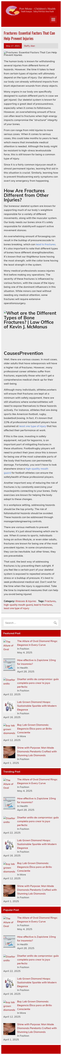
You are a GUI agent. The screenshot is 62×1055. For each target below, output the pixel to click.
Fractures (50, 601)
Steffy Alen (29, 45)
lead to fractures (45, 244)
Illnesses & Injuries (25, 601)
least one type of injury (32, 426)
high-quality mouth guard (18, 604)
